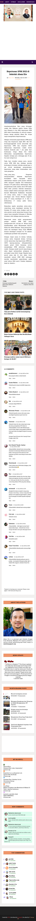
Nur (10, 474)
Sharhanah (12, 463)
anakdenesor (13, 373)
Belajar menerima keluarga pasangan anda (19, 710)
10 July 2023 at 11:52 (20, 421)
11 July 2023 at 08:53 (20, 514)
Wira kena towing (8, 781)
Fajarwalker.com (14, 880)
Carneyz (11, 421)
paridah (11, 859)
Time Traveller (14, 545)
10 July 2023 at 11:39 (25, 410)
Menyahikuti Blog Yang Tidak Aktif (21, 717)
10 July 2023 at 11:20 (17, 401)
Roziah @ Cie (13, 884)
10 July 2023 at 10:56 (23, 382)
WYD (8, 917)
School (8, 270)
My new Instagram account (19, 694)
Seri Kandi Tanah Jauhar (17, 445)
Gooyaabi (20, 917)
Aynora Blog (7, 766)
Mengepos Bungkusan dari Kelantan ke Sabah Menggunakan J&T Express (21, 703)
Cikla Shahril (13, 392)
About (7, 2)
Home (1, 2)
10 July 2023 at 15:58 (15, 446)
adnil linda (12, 863)
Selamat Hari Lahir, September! (12, 768)
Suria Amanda (13, 867)
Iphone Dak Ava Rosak (9, 774)
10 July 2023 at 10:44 (23, 373)
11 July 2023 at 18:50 (20, 536)
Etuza (11, 897)
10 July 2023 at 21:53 (21, 488)
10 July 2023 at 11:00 (23, 392)
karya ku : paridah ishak (10, 794)
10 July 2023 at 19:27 (17, 474)
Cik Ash (11, 514)
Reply (10, 378)
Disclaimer (21, 2)
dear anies (12, 871)
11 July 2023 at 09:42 (21, 523)
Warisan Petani (14, 410)
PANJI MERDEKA (8, 795)
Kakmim (12, 523)
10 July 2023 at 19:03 (22, 463)
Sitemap (13, 2)
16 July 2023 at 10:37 (19, 556)
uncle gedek (12, 892)
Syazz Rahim (13, 382)
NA (10, 401)
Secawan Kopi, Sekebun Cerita (12, 779)
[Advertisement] (18, 41)
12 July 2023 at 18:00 (25, 545)
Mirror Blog (30, 2)
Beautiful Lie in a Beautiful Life (12, 773)
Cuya (10, 505)
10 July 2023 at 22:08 (18, 505)
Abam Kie (11, 77)
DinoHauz (6, 786)
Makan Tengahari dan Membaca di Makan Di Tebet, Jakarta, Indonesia (16, 788)
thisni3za (12, 888)
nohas (11, 557)
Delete (13, 378)
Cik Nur (11, 536)
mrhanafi (12, 488)
